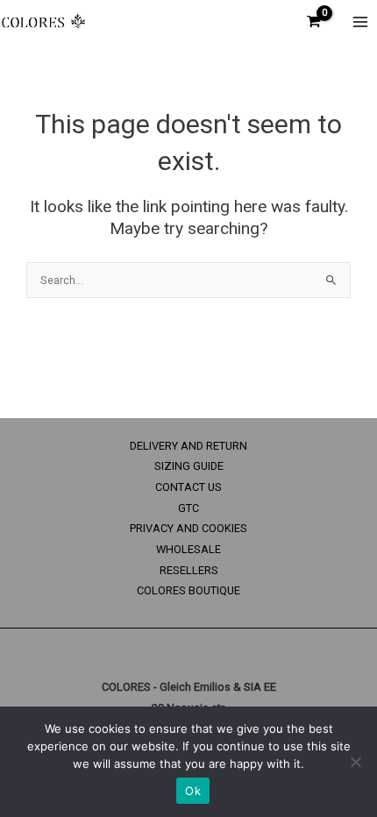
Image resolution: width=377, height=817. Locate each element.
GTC (188, 508)
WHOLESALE (188, 549)
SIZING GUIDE (189, 465)
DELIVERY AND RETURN (188, 445)
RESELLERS (189, 570)
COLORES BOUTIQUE (188, 590)
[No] (355, 762)
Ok (193, 791)
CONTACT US (188, 487)
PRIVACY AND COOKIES (188, 528)
